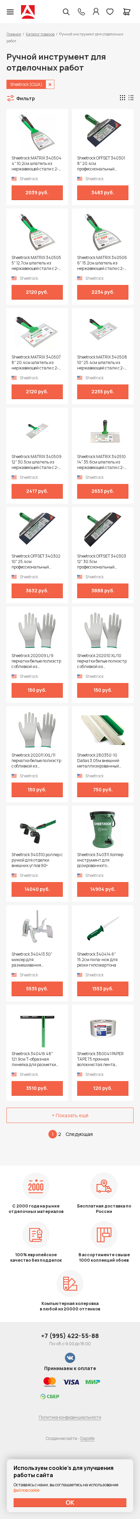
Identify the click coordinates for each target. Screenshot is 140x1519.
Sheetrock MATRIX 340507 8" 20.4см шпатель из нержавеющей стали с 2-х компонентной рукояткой (36, 362)
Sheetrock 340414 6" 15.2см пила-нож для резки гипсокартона (97, 960)
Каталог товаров (40, 33)
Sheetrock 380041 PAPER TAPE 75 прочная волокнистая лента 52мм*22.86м (100, 1059)
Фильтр (25, 98)
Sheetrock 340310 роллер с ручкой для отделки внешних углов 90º (37, 860)
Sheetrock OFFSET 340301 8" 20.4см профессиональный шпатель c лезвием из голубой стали (101, 163)
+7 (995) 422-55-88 (70, 1336)
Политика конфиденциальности (70, 1417)
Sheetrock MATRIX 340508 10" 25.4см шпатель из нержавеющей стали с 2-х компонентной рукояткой (102, 362)
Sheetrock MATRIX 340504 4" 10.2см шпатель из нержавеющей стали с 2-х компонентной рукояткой (37, 163)
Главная (13, 33)
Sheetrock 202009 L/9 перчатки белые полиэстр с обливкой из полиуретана (36, 661)
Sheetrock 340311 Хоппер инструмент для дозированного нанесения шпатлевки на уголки (101, 860)
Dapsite (87, 1438)
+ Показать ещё (70, 1115)
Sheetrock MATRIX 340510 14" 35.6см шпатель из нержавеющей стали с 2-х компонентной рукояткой (101, 462)
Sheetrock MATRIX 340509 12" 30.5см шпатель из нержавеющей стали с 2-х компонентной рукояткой (37, 462)
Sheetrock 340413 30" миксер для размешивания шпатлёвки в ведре (32, 960)
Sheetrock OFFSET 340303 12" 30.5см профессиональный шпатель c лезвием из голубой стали (101, 561)
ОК (70, 1502)
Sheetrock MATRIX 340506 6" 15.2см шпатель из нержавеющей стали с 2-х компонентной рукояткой (102, 263)
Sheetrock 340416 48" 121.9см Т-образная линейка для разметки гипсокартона (34, 1059)
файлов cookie (26, 1490)
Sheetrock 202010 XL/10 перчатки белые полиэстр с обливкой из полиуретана (102, 661)
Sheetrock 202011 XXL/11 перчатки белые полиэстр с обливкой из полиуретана (36, 761)
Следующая (79, 1134)
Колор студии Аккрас (28, 12)
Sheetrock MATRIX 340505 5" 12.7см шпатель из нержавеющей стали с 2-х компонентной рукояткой (36, 263)
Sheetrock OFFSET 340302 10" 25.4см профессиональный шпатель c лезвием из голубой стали (36, 561)
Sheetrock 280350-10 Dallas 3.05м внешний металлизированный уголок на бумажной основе (98, 761)
